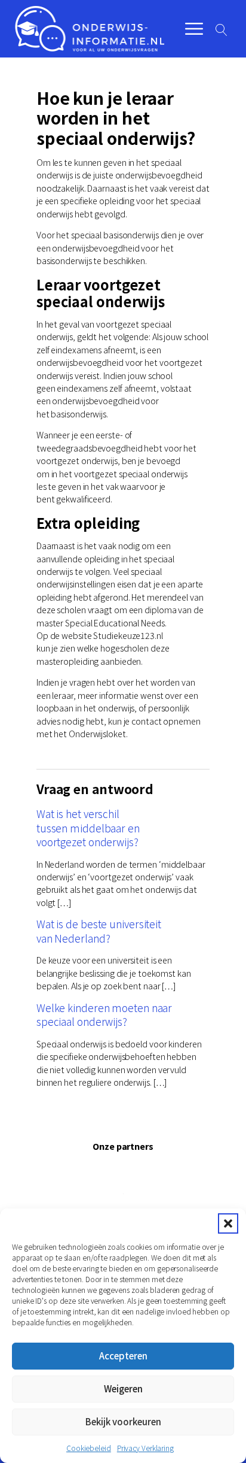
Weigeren (123, 1388)
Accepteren (123, 1355)
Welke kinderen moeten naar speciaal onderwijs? (104, 1014)
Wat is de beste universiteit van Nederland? (98, 930)
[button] (228, 1223)
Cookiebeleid (88, 1448)
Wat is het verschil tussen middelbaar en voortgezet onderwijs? (88, 827)
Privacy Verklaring (145, 1448)
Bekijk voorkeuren (123, 1421)
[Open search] (221, 30)
